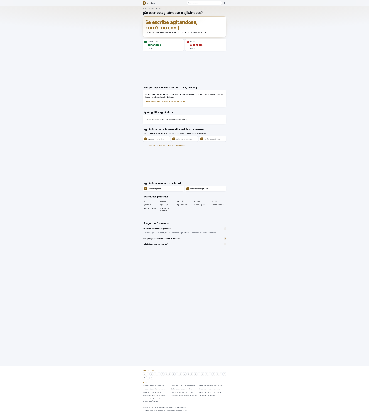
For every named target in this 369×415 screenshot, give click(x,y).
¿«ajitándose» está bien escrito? (155, 244)
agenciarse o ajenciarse (164, 210)
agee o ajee (147, 205)
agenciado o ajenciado (218, 205)
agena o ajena (164, 205)
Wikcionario (168, 410)
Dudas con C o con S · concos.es (153, 392)
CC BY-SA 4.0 (182, 410)
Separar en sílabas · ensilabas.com (154, 395)
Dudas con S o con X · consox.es (209, 389)
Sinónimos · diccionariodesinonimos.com (184, 395)
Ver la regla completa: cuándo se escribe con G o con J (165, 101)
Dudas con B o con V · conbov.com (153, 386)
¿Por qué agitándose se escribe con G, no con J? (161, 238)
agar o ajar (180, 201)
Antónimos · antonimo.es (207, 395)
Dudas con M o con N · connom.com (211, 386)
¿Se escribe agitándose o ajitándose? (157, 228)
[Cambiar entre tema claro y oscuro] (224, 3)
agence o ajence (182, 205)
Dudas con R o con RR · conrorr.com (154, 389)
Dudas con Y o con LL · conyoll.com (182, 389)
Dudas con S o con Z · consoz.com (182, 392)
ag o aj (146, 201)
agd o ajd (197, 201)
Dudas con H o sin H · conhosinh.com (183, 386)
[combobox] (204, 3)
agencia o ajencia (199, 205)
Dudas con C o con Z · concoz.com (210, 392)
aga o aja (163, 201)
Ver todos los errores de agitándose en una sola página (164, 145)
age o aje (214, 201)
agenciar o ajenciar (150, 208)
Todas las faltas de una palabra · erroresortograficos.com (153, 400)
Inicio (144, 8)
